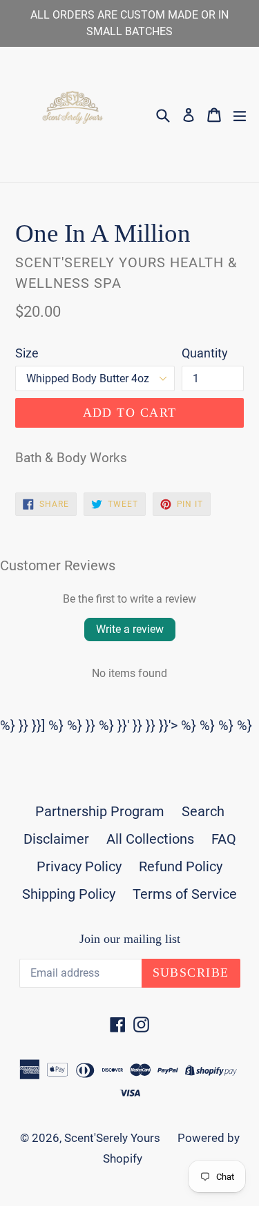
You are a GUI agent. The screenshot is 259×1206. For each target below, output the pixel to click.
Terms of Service (185, 894)
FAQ (223, 839)
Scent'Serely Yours (112, 1138)
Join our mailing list (129, 939)
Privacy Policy (79, 866)
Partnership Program (99, 811)
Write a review (130, 629)
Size (27, 353)
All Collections (150, 839)
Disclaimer (56, 839)
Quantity (205, 353)
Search (203, 811)
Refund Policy (180, 866)
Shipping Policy (68, 894)
